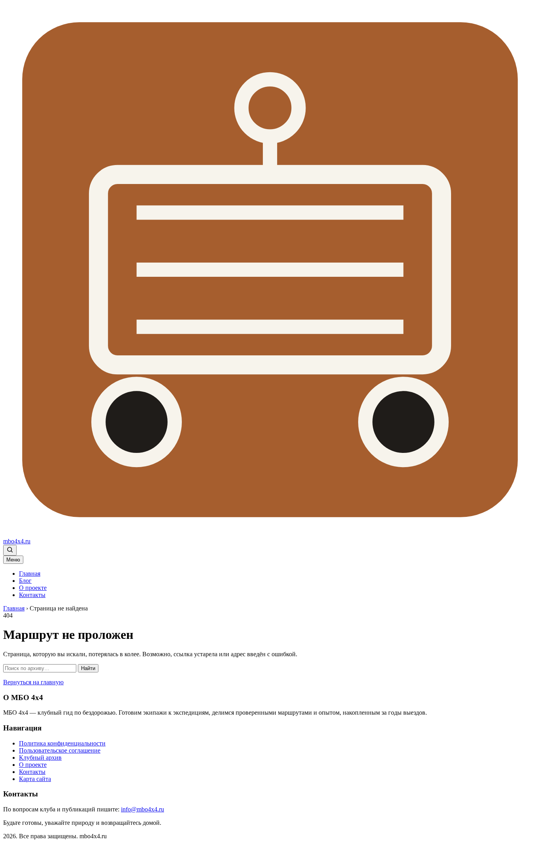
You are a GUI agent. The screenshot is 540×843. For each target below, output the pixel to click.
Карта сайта (35, 778)
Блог (25, 580)
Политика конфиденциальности (62, 743)
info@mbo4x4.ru (142, 809)
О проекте (33, 587)
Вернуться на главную (33, 682)
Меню (13, 560)
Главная (29, 573)
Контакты (32, 594)
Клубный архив (40, 757)
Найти (88, 668)
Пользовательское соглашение (59, 750)
